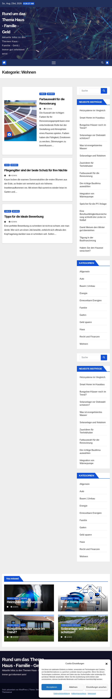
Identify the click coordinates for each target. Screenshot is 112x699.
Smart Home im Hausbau (92, 118)
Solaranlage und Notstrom (93, 156)
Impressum (92, 693)
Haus (7, 165)
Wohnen (51, 94)
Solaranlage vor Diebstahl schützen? (79, 630)
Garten (83, 315)
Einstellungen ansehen (96, 687)
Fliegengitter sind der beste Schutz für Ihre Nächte (35, 170)
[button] (106, 663)
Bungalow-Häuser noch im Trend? (26, 630)
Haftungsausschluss (78, 693)
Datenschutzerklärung (62, 693)
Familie (42, 94)
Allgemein (85, 271)
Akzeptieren (51, 687)
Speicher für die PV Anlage (93, 204)
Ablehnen (73, 687)
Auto (82, 279)
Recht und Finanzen (90, 337)
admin (49, 109)
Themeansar (7, 692)
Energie (83, 293)
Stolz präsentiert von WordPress (15, 690)
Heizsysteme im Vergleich (92, 110)
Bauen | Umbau (87, 286)
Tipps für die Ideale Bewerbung (23, 216)
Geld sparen (86, 322)
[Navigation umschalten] (53, 62)
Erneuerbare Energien (91, 300)
